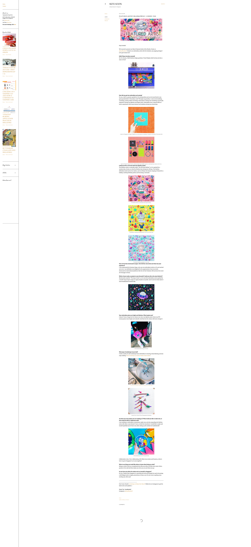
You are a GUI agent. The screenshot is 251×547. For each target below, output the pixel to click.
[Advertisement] (9, 201)
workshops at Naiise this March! (137, 484)
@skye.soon (6, 20)
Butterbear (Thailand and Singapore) (9, 150)
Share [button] (106, 13)
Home (4, 4)
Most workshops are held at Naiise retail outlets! (138, 355)
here (15, 24)
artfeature (107, 19)
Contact (4, 6)
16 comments (8, 54)
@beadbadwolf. (123, 51)
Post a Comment (9, 76)
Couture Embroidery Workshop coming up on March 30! (141, 385)
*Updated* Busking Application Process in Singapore (8, 118)
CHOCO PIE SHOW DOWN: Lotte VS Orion (9, 50)
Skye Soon (115, 3)
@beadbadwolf (128, 491)
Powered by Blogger (136, 542)
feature (106, 20)
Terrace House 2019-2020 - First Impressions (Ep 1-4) (9, 71)
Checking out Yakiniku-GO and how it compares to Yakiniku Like (9, 96)
